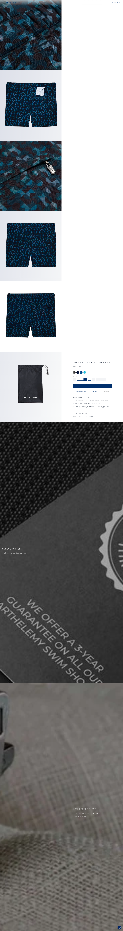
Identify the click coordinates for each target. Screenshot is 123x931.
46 (97, 379)
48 (101, 379)
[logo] (13, 2)
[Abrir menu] (3, 3)
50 (104, 379)
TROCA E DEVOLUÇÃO (80, 413)
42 (89, 379)
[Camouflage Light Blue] (84, 372)
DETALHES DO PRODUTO (81, 397)
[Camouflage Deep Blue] (77, 372)
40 (86, 379)
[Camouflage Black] (74, 372)
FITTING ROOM (94, 391)
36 (78, 379)
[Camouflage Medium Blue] (81, 372)
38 (82, 379)
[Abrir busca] (113, 3)
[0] (119, 3)
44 (93, 379)
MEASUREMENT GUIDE (81, 391)
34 (74, 379)
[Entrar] (117, 3)
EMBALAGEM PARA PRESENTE (83, 417)
